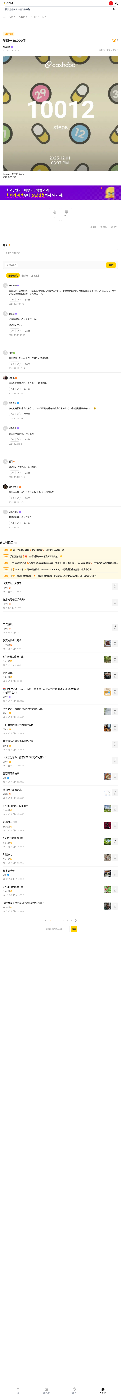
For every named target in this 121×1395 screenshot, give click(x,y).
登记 (111, 265)
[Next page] (76, 920)
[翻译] (114, 40)
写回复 (27, 299)
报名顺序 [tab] (35, 275)
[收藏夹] (16, 543)
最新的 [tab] (25, 275)
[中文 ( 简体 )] (111, 3)
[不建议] (18, 299)
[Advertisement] (60, 25)
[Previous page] (46, 920)
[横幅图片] (60, 193)
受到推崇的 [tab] (13, 275)
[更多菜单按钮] (4, 17)
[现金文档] (8, 3)
